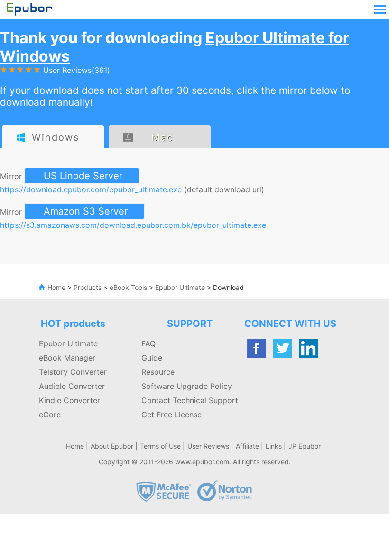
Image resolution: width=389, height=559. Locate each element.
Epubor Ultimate (179, 287)
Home (56, 287)
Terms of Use (160, 446)
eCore (50, 414)
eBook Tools (128, 287)
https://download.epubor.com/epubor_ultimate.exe (91, 189)
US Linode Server (83, 175)
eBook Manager (67, 357)
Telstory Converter (73, 372)
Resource (158, 372)
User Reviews (208, 446)
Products (88, 287)
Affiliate (247, 446)
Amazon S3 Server (86, 211)
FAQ (148, 343)
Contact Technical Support (189, 400)
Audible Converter (72, 386)
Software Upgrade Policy (186, 386)
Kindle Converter (69, 400)
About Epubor (112, 446)
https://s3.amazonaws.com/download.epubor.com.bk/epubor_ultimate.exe (133, 225)
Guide (151, 357)
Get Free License (171, 414)
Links (274, 446)
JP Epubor (304, 446)
